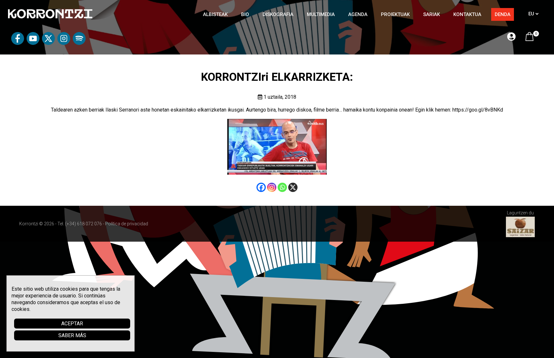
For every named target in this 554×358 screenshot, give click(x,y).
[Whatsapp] (282, 187)
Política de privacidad (126, 223)
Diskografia (278, 14)
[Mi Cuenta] (511, 37)
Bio (245, 14)
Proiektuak (395, 14)
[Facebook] (261, 187)
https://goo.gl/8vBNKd (477, 110)
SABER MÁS (72, 335)
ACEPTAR (72, 324)
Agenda (357, 14)
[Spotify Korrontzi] (79, 43)
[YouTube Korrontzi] (33, 43)
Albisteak (215, 14)
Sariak (431, 14)
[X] (293, 187)
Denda (502, 14)
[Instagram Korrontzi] (63, 43)
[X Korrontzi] (48, 43)
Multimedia (321, 14)
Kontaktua (467, 14)
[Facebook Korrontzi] (17, 43)
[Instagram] (271, 187)
